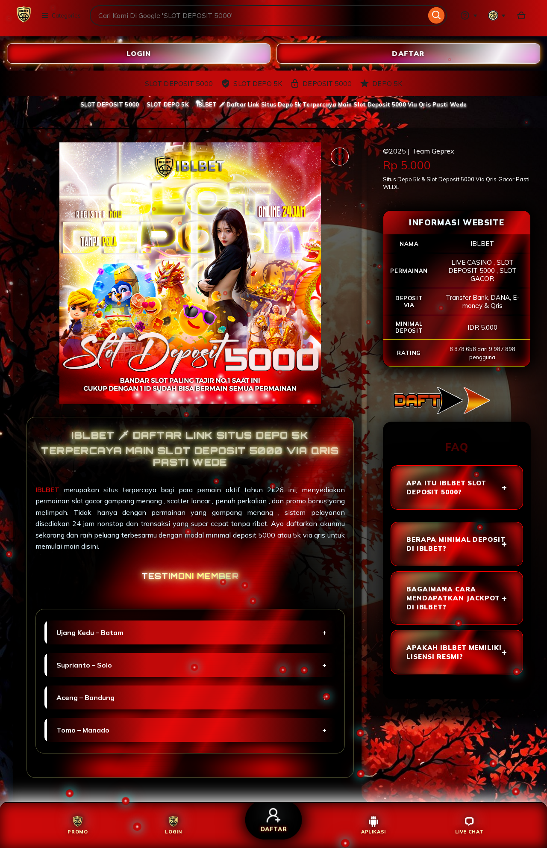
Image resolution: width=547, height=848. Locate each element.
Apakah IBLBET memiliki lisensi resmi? (454, 652)
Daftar (408, 54)
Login (138, 54)
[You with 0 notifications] (497, 15)
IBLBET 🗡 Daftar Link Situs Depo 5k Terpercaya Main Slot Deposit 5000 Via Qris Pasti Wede (332, 104)
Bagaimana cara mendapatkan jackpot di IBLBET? (453, 598)
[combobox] (258, 15)
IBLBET (49, 489)
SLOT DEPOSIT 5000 (109, 104)
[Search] (436, 15)
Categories (66, 15)
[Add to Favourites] (340, 156)
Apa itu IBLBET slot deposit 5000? (446, 487)
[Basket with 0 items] (521, 15)
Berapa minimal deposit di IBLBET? (456, 544)
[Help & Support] (469, 15)
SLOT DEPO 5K (168, 104)
